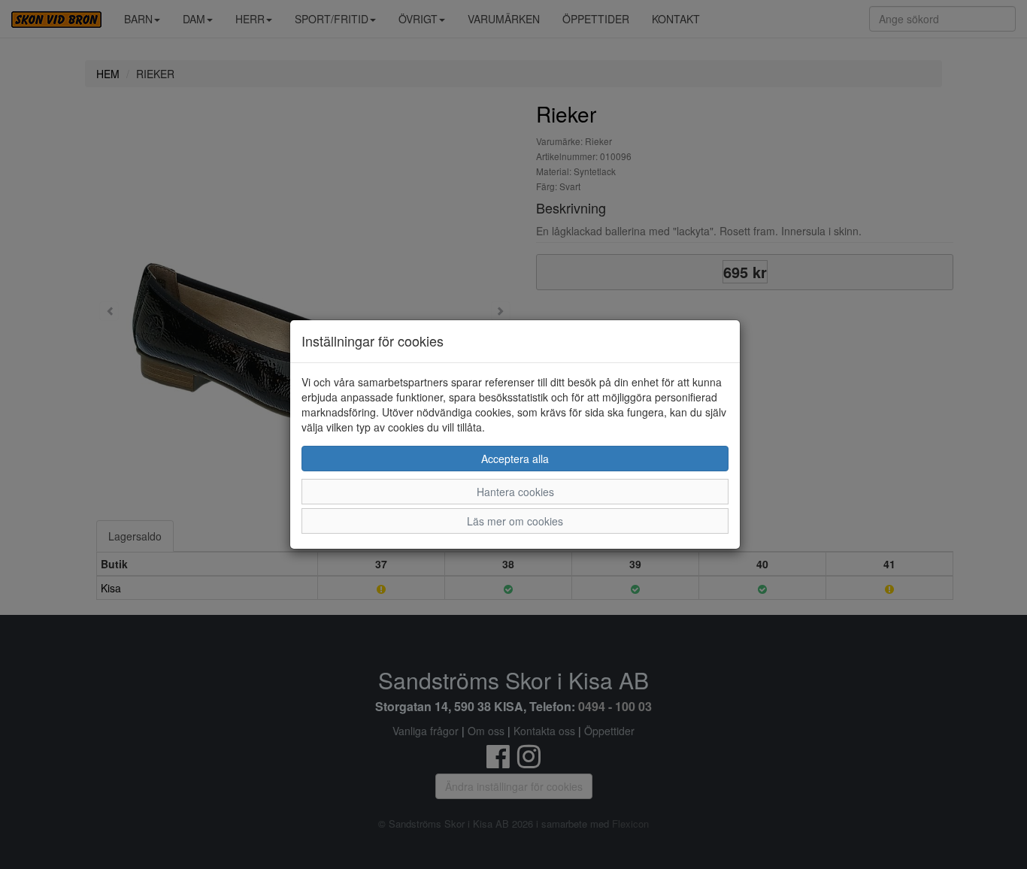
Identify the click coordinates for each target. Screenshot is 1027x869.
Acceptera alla (515, 458)
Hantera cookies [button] (515, 491)
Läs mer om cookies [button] (515, 520)
